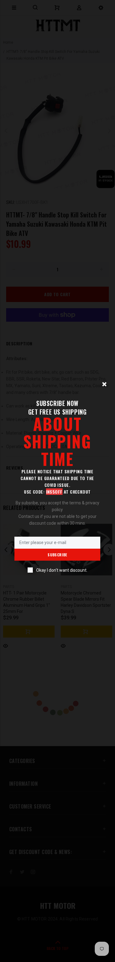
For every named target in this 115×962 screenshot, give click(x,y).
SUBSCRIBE (57, 554)
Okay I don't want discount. (61, 570)
